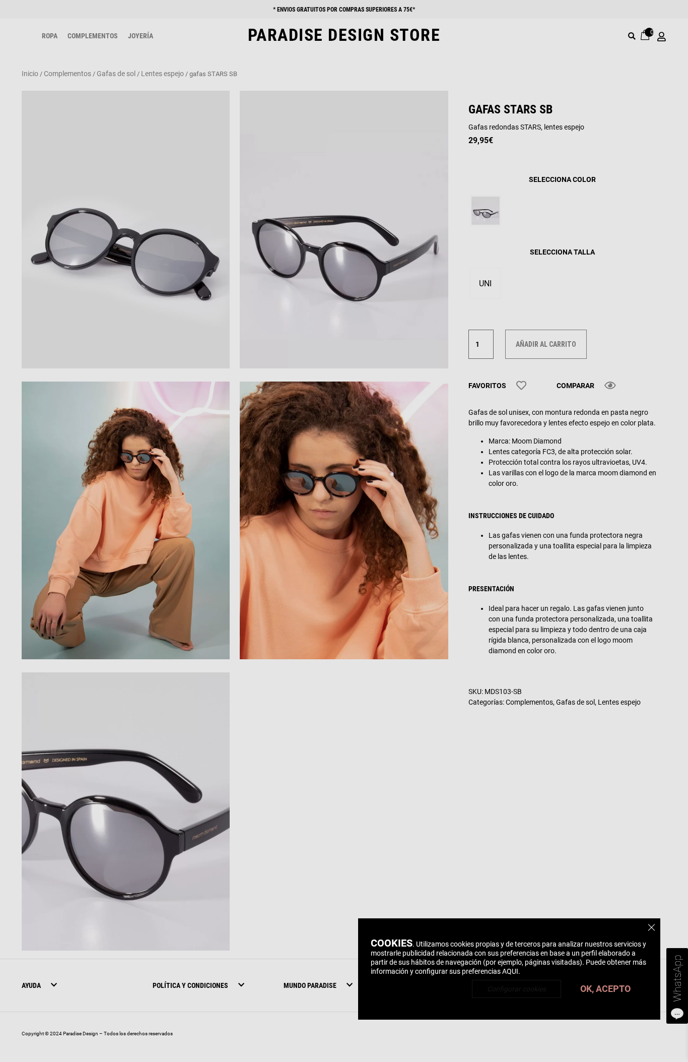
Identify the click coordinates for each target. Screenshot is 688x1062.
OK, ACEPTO (605, 988)
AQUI (510, 971)
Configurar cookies (516, 989)
